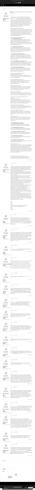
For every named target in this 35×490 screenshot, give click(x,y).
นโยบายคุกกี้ (6, 488)
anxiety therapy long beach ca (15, 267)
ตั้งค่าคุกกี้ (26, 487)
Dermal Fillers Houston (23, 198)
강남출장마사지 (28, 437)
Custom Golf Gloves (16, 240)
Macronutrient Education (17, 316)
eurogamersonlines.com (16, 380)
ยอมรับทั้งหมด (30, 487)
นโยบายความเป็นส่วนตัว (20, 487)
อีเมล (4, 471)
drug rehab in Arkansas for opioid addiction (20, 340)
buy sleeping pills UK (17, 395)
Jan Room (9, 7)
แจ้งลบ (11, 15)
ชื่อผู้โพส (4, 469)
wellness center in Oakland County (20, 450)
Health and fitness (13, 301)
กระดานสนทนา (5, 7)
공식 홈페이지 (24, 353)
